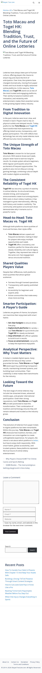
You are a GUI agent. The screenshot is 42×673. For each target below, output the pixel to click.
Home (5, 10)
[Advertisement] (21, 632)
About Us (5, 662)
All (11, 10)
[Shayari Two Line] (8, 2)
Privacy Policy (35, 662)
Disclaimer (24, 662)
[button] (33, 2)
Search (7, 546)
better (35, 440)
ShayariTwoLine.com (19, 668)
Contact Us (15, 662)
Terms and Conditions (21, 664)
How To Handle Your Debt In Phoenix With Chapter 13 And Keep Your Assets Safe (20, 572)
